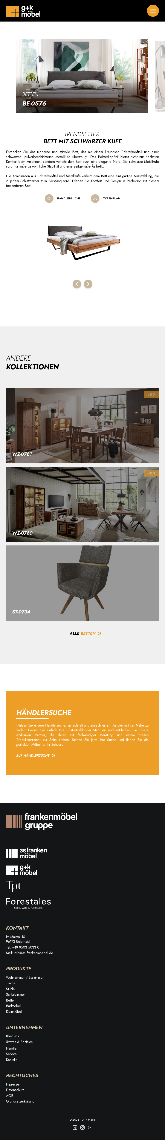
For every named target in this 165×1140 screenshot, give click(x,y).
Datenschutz (15, 1090)
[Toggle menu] (153, 10)
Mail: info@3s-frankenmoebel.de (29, 953)
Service (11, 1054)
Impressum (13, 1084)
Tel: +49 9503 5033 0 (22, 947)
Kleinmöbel (14, 1011)
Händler (12, 1048)
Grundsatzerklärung (20, 1101)
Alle (83, 633)
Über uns (12, 1036)
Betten (30, 94)
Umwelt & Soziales (19, 1042)
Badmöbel (13, 1006)
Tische (10, 983)
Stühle (10, 989)
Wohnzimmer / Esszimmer (25, 977)
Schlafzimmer (15, 994)
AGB (9, 1095)
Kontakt (11, 1060)
